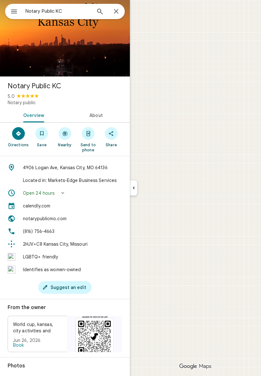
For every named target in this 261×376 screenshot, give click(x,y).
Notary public (22, 102)
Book (18, 345)
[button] (65, 193)
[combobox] (58, 11)
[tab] (32, 114)
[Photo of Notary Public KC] (65, 38)
